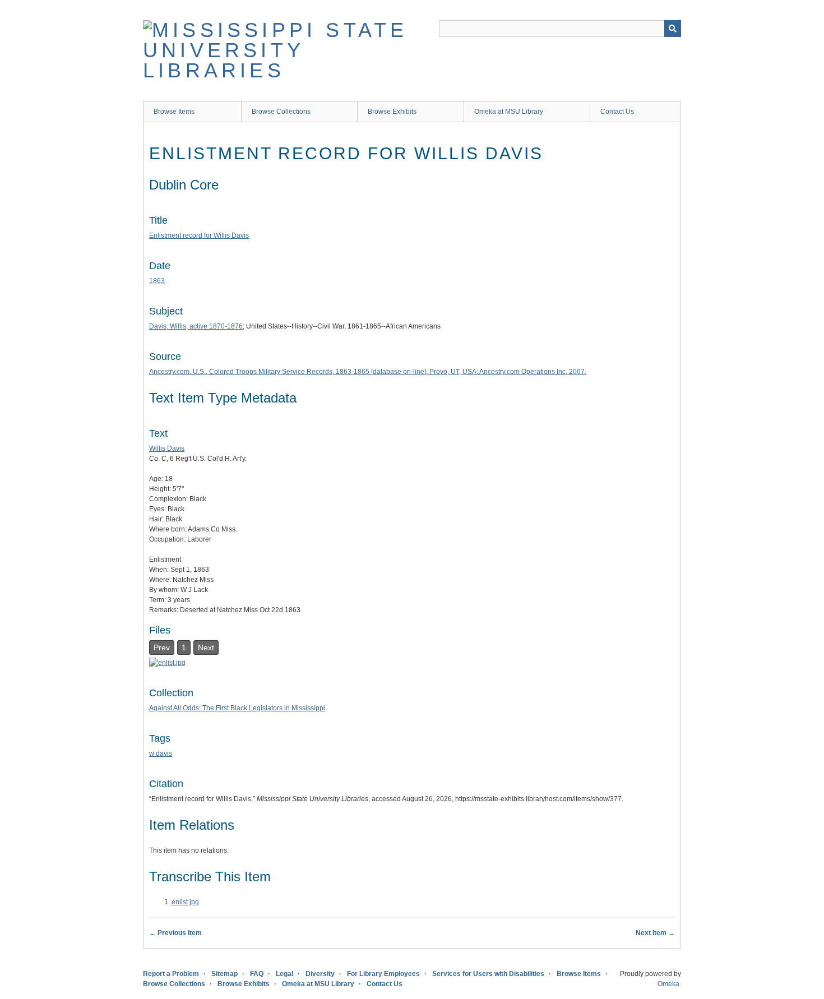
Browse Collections (281, 111)
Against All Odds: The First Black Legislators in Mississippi (237, 708)
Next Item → (655, 933)
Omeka (668, 984)
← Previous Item (175, 933)
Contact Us (617, 111)
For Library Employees (383, 974)
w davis (160, 753)
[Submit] (672, 28)
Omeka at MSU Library (508, 111)
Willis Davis (166, 448)
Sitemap (224, 974)
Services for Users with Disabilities (488, 974)
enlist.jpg (185, 902)
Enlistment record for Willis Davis (199, 235)
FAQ (256, 974)
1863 (157, 281)
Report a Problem (171, 974)
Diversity (320, 974)
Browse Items (174, 111)
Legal (284, 974)
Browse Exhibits (392, 111)
